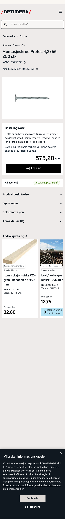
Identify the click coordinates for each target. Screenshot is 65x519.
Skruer (24, 36)
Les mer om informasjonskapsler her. (31, 485)
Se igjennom (32, 507)
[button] (32, 194)
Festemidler (9, 36)
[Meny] (60, 12)
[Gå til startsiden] (16, 12)
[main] (32, 483)
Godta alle (32, 498)
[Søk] (4, 24)
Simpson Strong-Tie (13, 45)
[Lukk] (61, 453)
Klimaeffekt (11, 183)
